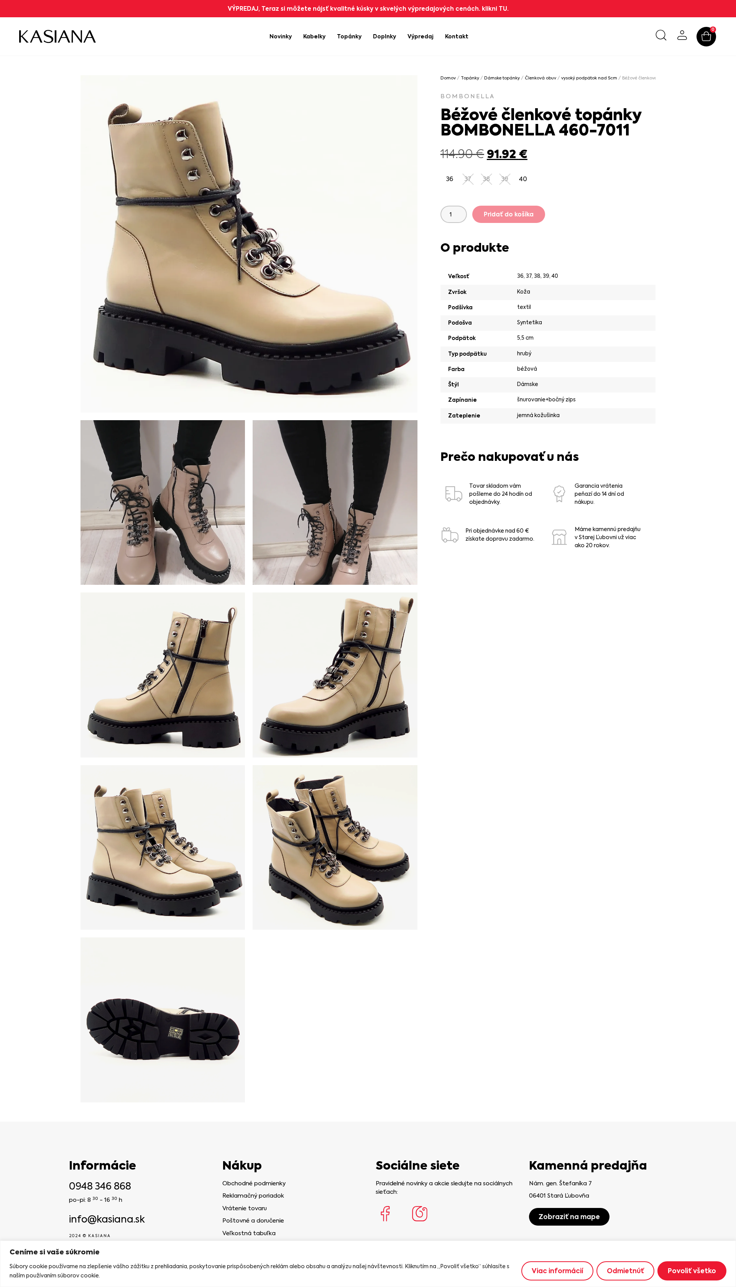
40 (555, 275)
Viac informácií (557, 1270)
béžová (527, 368)
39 (546, 275)
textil (524, 307)
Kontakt (456, 36)
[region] (368, 1264)
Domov (448, 78)
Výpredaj (420, 36)
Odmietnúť (625, 1270)
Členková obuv (540, 78)
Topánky (349, 36)
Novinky (280, 36)
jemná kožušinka (538, 415)
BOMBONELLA (467, 96)
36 (520, 275)
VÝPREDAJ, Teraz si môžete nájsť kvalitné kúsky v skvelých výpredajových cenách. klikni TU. (368, 9)
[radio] (449, 179)
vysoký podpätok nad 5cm (589, 78)
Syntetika (529, 322)
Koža (523, 291)
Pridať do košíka (509, 214)
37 (529, 275)
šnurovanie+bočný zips (546, 399)
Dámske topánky (502, 78)
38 (537, 275)
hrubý (524, 353)
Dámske (527, 384)
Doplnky (384, 36)
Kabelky (314, 36)
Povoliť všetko (692, 1270)
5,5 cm (525, 337)
